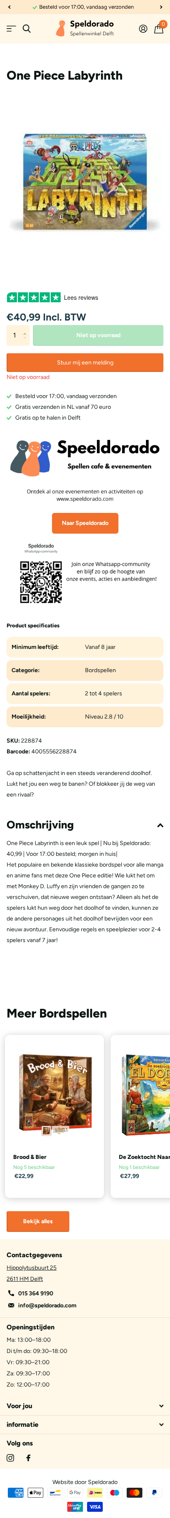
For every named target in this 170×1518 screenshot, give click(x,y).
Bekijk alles (38, 1221)
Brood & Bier (30, 1157)
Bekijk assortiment (11, 28)
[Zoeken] (27, 28)
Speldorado (103, 1482)
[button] (9, 7)
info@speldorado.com (47, 1305)
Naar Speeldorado (85, 523)
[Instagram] (10, 1458)
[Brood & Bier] (54, 1095)
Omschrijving (40, 824)
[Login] (143, 29)
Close (85, 1406)
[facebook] (28, 1458)
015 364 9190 (35, 1293)
